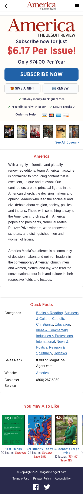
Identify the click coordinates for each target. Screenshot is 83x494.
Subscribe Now (41, 74)
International (45, 341)
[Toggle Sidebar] (77, 5)
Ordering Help (26, 114)
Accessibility (63, 478)
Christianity (44, 324)
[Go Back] (6, 5)
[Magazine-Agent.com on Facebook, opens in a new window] (36, 486)
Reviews (60, 353)
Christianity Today (40, 449)
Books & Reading (49, 313)
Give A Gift (24, 88)
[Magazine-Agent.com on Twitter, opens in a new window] (47, 486)
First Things (13, 449)
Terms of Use (21, 478)
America (42, 373)
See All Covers (66, 142)
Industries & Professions (54, 336)
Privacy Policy (42, 478)
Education (62, 324)
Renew (63, 88)
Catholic (58, 318)
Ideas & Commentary (52, 330)
